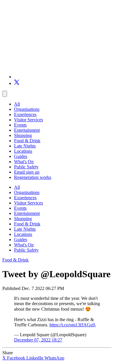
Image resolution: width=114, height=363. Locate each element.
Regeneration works (32, 177)
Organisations (26, 109)
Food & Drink (27, 140)
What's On (24, 161)
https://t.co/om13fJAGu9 (72, 324)
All (17, 104)
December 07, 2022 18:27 (38, 339)
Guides (20, 156)
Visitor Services (28, 119)
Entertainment (27, 130)
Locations (23, 151)
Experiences (25, 114)
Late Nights (25, 145)
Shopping (23, 135)
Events (20, 124)
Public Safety (26, 166)
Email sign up (26, 172)
